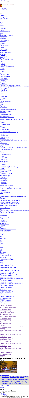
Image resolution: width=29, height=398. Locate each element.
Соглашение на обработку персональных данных (6, 285)
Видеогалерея (2, 20)
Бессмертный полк (2, 15)
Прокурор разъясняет (3, 122)
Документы (3, 10)
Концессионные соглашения (4, 171)
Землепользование (2, 198)
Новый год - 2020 (2, 289)
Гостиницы (1, 226)
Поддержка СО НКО (3, 98)
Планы (1, 94)
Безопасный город (2, 106)
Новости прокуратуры (3, 121)
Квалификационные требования (4, 74)
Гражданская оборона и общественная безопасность (7, 117)
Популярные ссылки (3, 375)
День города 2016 (2, 55)
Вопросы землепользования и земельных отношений (7, 194)
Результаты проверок (3, 81)
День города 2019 (2, 61)
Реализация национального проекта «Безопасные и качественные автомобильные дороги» (12, 283)
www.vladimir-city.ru (2, 387)
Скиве (1, 241)
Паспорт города (2, 145)
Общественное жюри (3, 42)
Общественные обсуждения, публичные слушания (6, 87)
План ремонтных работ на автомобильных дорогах (6, 179)
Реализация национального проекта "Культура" (6, 275)
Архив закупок (2, 256)
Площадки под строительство (4, 157)
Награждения (2, 77)
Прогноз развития (2, 134)
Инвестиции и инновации (3, 143)
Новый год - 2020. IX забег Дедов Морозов (5, 290)
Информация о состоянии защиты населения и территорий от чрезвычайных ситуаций (11, 119)
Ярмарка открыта (2, 342)
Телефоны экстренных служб (4, 118)
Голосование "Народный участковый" (5, 131)
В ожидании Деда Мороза (3, 347)
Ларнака (1, 248)
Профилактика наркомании (3, 107)
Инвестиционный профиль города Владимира (6, 187)
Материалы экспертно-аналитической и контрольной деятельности (9, 95)
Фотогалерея (2, 19)
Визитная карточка (2, 70)
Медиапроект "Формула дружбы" (4, 46)
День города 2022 (2, 64)
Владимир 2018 (2, 58)
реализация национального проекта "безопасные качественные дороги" (9, 270)
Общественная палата (3, 38)
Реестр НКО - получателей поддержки (5, 231)
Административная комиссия (4, 160)
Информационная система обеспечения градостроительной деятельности (9, 202)
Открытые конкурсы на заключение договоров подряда (7, 166)
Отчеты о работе (2, 80)
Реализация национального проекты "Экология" (6, 279)
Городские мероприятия (3, 50)
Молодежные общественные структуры (5, 230)
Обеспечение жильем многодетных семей (5, 123)
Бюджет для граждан (3, 141)
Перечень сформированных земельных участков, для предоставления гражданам (10, 200)
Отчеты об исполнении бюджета (4, 137)
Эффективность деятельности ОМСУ (5, 144)
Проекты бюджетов (2, 138)
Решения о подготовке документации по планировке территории (8, 205)
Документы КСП (2, 91)
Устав (1, 24)
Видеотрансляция (2, 105)
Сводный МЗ (2, 253)
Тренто (1, 236)
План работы (2, 184)
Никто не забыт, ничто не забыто (4, 17)
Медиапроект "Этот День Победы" (4, 18)
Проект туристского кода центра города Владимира (7, 66)
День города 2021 (2, 63)
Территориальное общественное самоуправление (6, 35)
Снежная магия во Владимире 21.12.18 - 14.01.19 (6, 60)
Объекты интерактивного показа (4, 224)
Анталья (1, 249)
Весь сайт (2, 2)
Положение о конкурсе (3, 41)
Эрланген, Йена (2, 233)
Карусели (1, 356)
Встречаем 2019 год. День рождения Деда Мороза (6, 286)
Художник (1, 308)
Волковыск (1, 247)
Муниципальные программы (4, 135)
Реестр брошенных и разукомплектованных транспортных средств (9, 132)
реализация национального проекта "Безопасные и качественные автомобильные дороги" (12, 278)
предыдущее (12, 373)
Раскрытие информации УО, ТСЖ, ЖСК (5, 170)
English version (2, 0)
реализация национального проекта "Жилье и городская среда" (8, 267)
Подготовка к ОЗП (2, 162)
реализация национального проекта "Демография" (6, 265)
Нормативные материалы (3, 183)
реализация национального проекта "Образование (6, 264)
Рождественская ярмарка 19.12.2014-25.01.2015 (6, 52)
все (14, 373)
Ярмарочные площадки (3, 148)
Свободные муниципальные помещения (5, 154)
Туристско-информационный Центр (5, 227)
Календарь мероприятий (3, 215)
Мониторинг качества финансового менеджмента (6, 139)
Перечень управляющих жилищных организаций (6, 165)
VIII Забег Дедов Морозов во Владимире (5, 293)
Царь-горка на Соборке (3, 329)
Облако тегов (7, 375)
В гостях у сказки (2, 317)
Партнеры (1, 260)
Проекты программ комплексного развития (6, 174)
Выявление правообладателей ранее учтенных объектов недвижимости (9, 128)
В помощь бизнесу (2, 152)
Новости (1, 22)
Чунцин (1, 245)
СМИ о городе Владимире (3, 65)
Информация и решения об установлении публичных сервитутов (8, 195)
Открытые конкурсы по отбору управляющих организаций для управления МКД (10, 167)
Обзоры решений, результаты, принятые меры (6, 114)
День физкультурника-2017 (3, 56)
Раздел (5, 2)
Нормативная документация (4, 284)
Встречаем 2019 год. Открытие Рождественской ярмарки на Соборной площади (10, 330)
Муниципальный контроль (3, 180)
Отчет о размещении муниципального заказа (6, 255)
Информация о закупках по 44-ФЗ (4, 254)
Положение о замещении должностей (5, 73)
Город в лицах (2, 27)
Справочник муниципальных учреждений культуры (7, 214)
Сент (1, 237)
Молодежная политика (3, 228)
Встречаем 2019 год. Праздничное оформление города (7, 296)
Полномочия (2, 68)
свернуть (1, 384)
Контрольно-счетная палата (3, 88)
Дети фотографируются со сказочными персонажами (7, 312)
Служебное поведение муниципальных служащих (6, 76)
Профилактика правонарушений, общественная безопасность (8, 109)
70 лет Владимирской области (4, 51)
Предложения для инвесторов (4, 190)
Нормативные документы (3, 90)
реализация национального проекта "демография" (6, 269)
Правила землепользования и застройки (5, 204)
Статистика (7, 385)
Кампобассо (1, 235)
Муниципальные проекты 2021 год (4, 271)
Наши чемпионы (2, 220)
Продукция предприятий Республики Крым (6, 149)
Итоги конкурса (2, 44)
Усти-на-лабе (2, 242)
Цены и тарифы (2, 168)
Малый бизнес (4, 8)
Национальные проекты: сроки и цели (5, 261)
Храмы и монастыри (3, 223)
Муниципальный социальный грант (5, 31)
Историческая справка (3, 25)
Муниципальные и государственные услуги (6, 116)
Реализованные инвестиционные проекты (5, 189)
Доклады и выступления (3, 96)
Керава (1, 240)
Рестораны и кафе (2, 225)
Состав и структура (2, 71)
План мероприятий (2, 43)
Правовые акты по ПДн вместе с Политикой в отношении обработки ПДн (10, 85)
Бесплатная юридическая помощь (4, 129)
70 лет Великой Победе (3, 28)
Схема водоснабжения (3, 172)
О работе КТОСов (2, 37)
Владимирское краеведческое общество (5, 45)
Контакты (1, 32)
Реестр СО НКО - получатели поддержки (5, 101)
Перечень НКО (2, 30)
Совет (1, 82)
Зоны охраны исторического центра (5, 208)
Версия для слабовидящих (7, 0)
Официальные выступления (4, 79)
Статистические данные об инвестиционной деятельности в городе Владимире (10, 188)
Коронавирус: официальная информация (5, 111)
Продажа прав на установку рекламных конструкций (7, 259)
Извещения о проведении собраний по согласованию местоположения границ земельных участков (13, 196)
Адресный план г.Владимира (4, 207)
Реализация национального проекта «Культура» (6, 282)
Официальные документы (3, 78)
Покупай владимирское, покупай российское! (6, 146)
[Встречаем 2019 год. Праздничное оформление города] (8, 367)
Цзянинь (1, 244)
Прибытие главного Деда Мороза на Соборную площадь (7, 351)
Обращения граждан (4, 9)
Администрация (2, 69)
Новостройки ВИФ (2, 127)
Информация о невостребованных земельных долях (7, 199)
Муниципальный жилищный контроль (5, 175)
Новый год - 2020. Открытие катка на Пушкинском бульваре (8, 307)
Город (1, 23)
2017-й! (1, 321)
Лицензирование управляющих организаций (6, 173)
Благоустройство (2, 177)
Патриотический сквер (3, 21)
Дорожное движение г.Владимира (4, 176)
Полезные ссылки (2, 34)
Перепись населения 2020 (3, 182)
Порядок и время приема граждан (4, 113)
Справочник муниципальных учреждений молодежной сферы (8, 229)
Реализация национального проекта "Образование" (7, 272)
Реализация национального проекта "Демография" (6, 273)
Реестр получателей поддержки (4, 153)
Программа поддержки (3, 151)
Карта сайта (4, 385)
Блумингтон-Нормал (3, 238)
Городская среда (2, 163)
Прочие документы (2, 92)
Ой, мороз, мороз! (2, 325)
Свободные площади (3, 156)
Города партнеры (2, 232)
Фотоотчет (1, 33)
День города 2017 (2, 57)
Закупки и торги (2, 251)
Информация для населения (3, 110)
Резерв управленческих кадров (4, 75)
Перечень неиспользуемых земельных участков (6, 158)
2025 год (1, 262)
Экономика (1, 142)
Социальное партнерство (3, 159)
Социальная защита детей (3, 218)
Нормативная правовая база (3, 36)
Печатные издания (2, 47)
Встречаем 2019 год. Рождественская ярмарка (6, 287)
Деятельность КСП (2, 93)
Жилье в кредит (2, 126)
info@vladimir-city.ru (2, 393)
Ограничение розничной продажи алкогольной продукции (8, 155)
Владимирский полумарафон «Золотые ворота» (6, 59)
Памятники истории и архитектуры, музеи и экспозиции (7, 222)
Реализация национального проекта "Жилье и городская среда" (8, 274)
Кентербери (1, 234)
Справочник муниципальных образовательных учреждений (8, 217)
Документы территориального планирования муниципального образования (10, 203)
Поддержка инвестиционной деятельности (5, 192)
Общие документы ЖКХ (3, 178)
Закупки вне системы (3, 257)
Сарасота (1, 239)
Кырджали (1, 243)
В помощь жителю (2, 169)
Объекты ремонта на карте (3, 164)
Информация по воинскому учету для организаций (6, 185)
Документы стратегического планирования (5, 133)
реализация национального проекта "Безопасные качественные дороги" (9, 266)
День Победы (3, 13)
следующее (16, 373)
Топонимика (2, 209)
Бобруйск (1, 246)
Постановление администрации (4, 40)
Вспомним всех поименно (3, 16)
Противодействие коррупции (4, 108)
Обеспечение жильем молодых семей (5, 124)
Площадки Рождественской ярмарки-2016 (5, 295)
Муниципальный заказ (3, 252)
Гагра (1, 250)
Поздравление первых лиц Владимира (5, 333)
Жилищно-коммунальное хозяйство (4, 161)
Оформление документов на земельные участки (6, 197)
